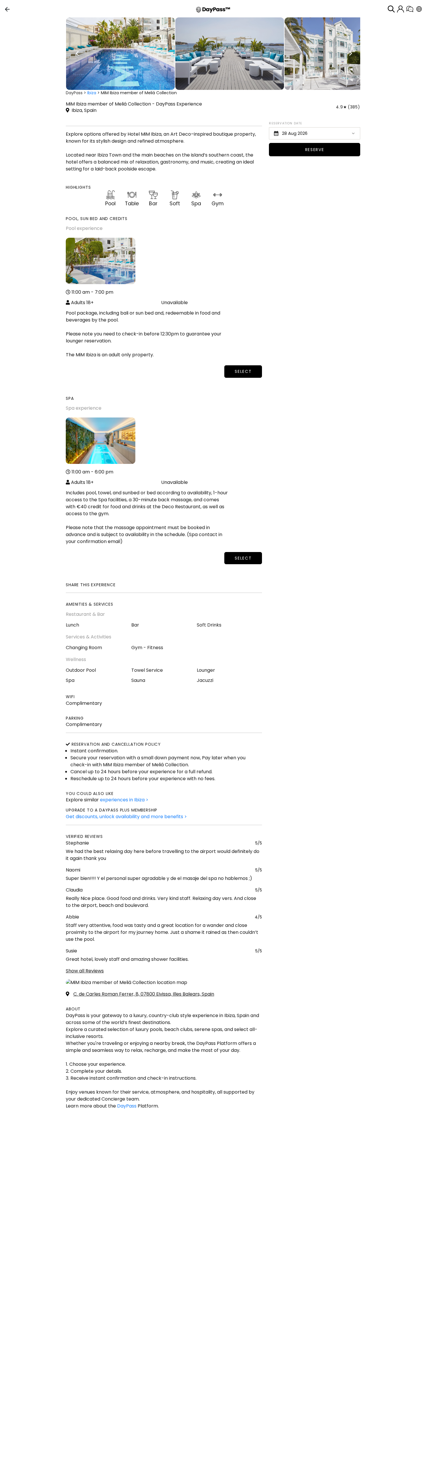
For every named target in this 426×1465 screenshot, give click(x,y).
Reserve (314, 150)
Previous (77, 53)
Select (243, 371)
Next (350, 54)
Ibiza (91, 93)
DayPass (74, 93)
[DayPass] (213, 9)
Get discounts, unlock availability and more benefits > (126, 816)
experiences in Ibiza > (124, 799)
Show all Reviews (85, 970)
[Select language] (419, 9)
